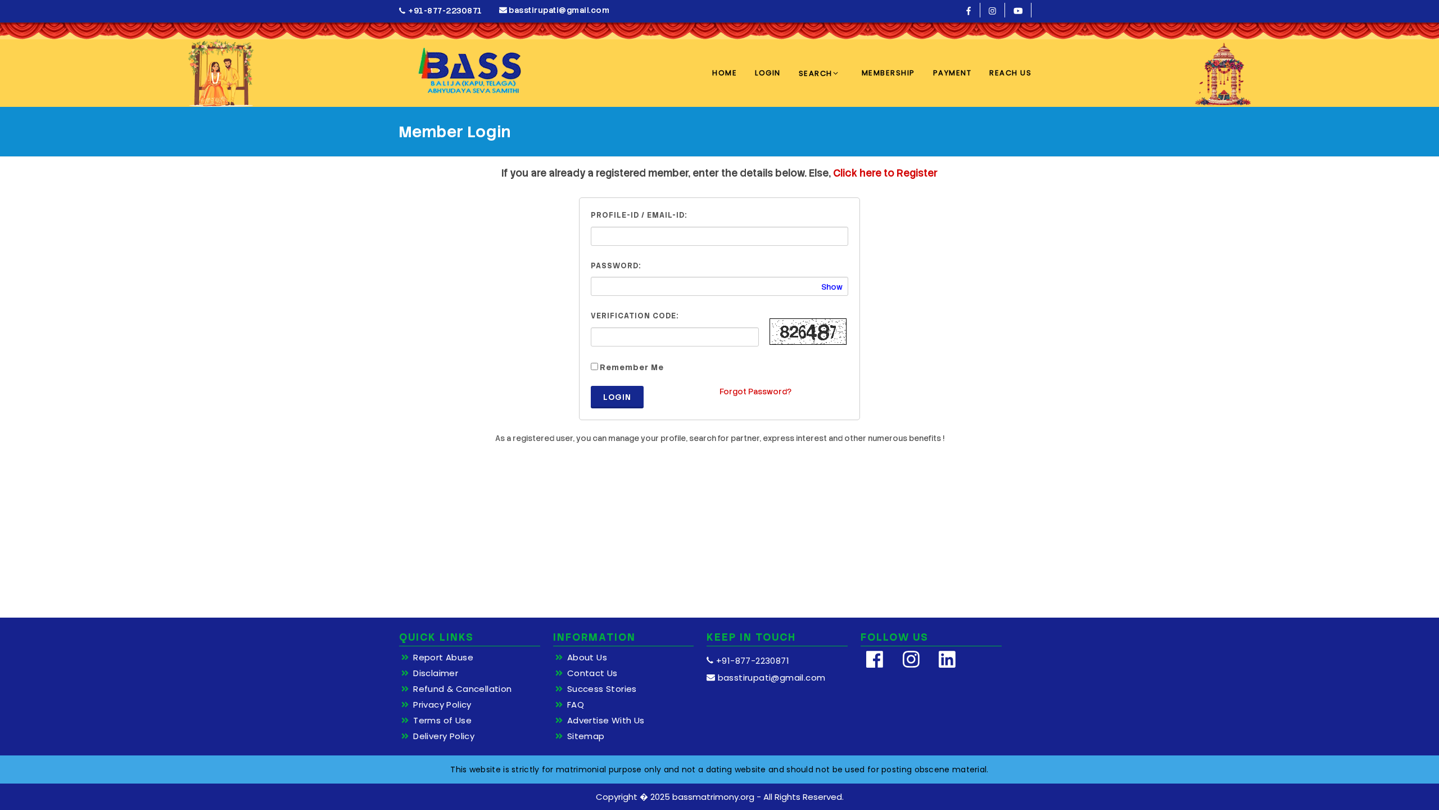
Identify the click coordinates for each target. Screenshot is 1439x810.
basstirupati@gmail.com (558, 10)
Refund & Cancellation (462, 689)
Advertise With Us (606, 720)
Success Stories (602, 689)
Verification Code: (634, 316)
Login (617, 397)
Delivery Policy (443, 736)
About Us (587, 657)
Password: (616, 266)
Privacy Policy (442, 704)
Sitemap (586, 736)
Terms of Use (442, 720)
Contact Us (592, 673)
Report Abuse (443, 657)
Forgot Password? (755, 391)
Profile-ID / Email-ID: (639, 215)
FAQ (575, 704)
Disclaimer (435, 673)
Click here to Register (885, 172)
